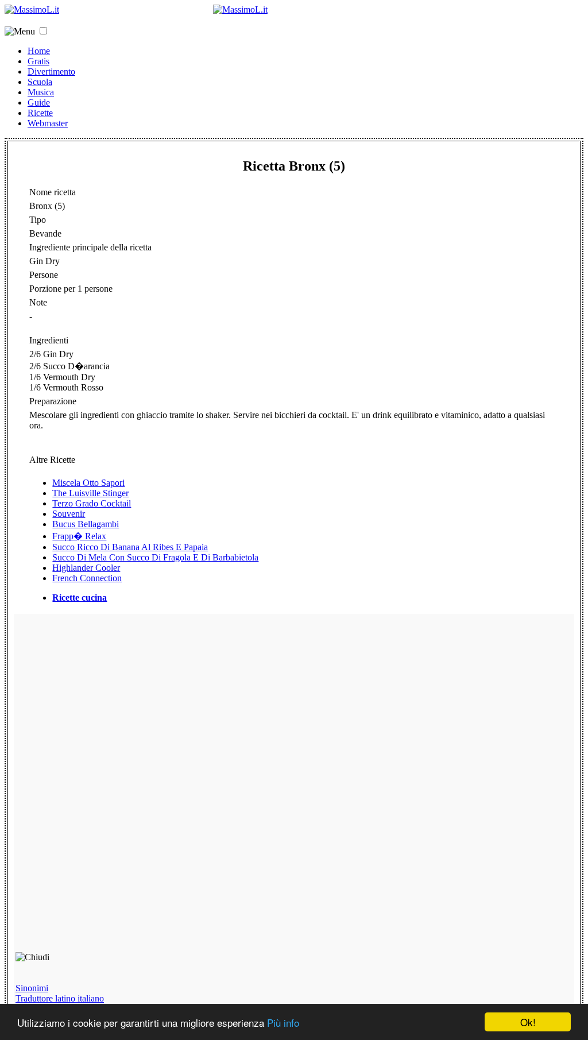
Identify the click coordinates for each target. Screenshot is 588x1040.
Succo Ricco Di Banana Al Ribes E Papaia (130, 547)
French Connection (87, 578)
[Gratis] (240, 9)
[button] (43, 30)
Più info (283, 1022)
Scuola (40, 82)
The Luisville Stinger (90, 493)
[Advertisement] (98, 788)
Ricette (40, 113)
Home (39, 51)
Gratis (38, 61)
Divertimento (51, 71)
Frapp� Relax (79, 536)
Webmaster (48, 123)
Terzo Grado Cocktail (91, 503)
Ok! (528, 1022)
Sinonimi (32, 988)
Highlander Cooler (86, 568)
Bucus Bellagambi (85, 524)
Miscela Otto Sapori (88, 483)
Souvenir (68, 514)
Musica (41, 92)
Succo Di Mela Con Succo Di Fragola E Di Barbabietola (155, 557)
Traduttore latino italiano (60, 998)
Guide (39, 102)
